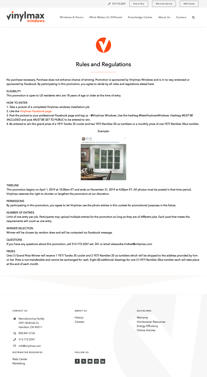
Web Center (19, 359)
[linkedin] (102, 361)
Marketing (18, 363)
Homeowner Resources (151, 321)
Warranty (142, 317)
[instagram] (96, 361)
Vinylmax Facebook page (35, 111)
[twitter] (83, 361)
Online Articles (146, 330)
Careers (79, 321)
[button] (193, 17)
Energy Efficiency (147, 326)
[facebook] (77, 361)
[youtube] (90, 361)
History (79, 317)
